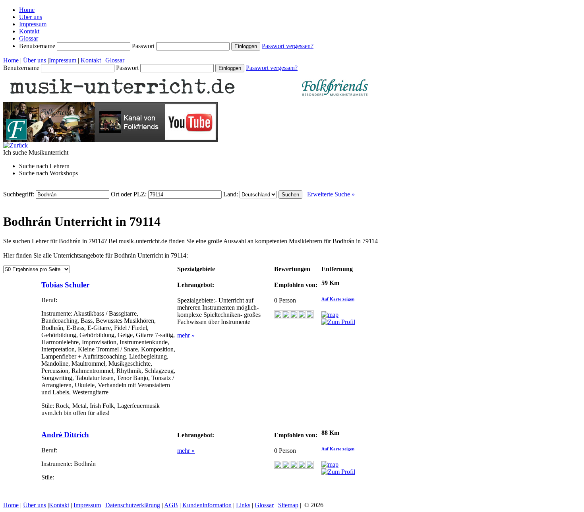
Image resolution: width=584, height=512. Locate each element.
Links (243, 505)
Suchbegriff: (19, 194)
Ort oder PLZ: (129, 194)
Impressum (32, 24)
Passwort (144, 46)
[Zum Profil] (338, 321)
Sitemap (288, 505)
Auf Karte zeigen (337, 299)
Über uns (30, 17)
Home (27, 9)
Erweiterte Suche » (331, 194)
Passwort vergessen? (287, 46)
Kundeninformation (207, 505)
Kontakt (29, 31)
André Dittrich (65, 435)
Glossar (28, 38)
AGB (171, 505)
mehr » (186, 335)
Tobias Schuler (65, 285)
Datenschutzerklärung (132, 505)
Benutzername (38, 46)
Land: (231, 194)
